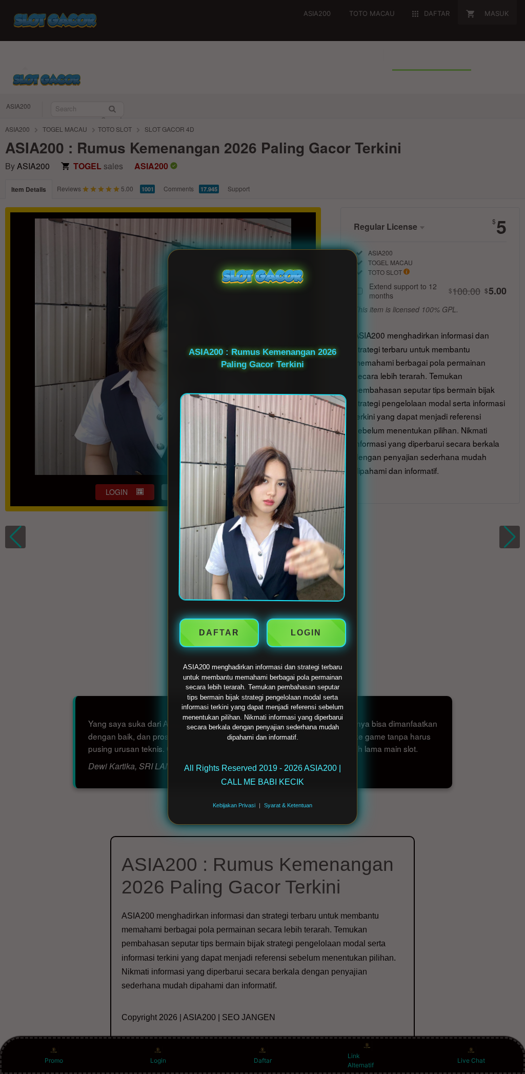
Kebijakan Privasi (234, 805)
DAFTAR (219, 631)
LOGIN (306, 631)
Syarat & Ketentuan (288, 805)
